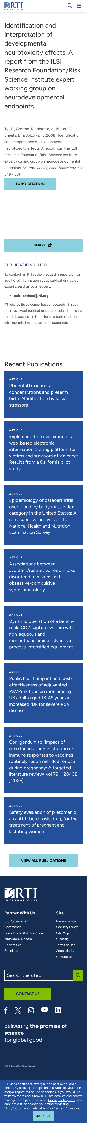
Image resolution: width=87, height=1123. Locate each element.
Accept (45, 1116)
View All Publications (43, 860)
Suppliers (11, 950)
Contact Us (64, 957)
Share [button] (40, 245)
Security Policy (67, 927)
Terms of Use (65, 945)
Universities (13, 945)
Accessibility (65, 950)
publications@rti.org (31, 295)
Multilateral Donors (18, 939)
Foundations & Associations (24, 933)
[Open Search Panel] (69, 5)
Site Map (62, 933)
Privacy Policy (66, 921)
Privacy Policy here (61, 1100)
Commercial (13, 927)
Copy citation (30, 184)
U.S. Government (16, 921)
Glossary (62, 939)
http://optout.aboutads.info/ (24, 1108)
